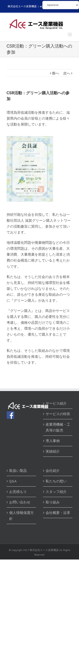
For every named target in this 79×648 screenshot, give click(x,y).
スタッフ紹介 (56, 491)
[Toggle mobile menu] (70, 34)
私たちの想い (56, 481)
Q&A (12, 481)
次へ (66, 73)
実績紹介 (53, 451)
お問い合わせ (19, 502)
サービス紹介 (56, 403)
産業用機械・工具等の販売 (58, 427)
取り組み (53, 502)
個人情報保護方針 (21, 515)
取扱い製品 (18, 470)
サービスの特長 (58, 414)
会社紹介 (53, 470)
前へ (55, 73)
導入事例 (53, 441)
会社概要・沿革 (58, 512)
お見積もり (18, 491)
